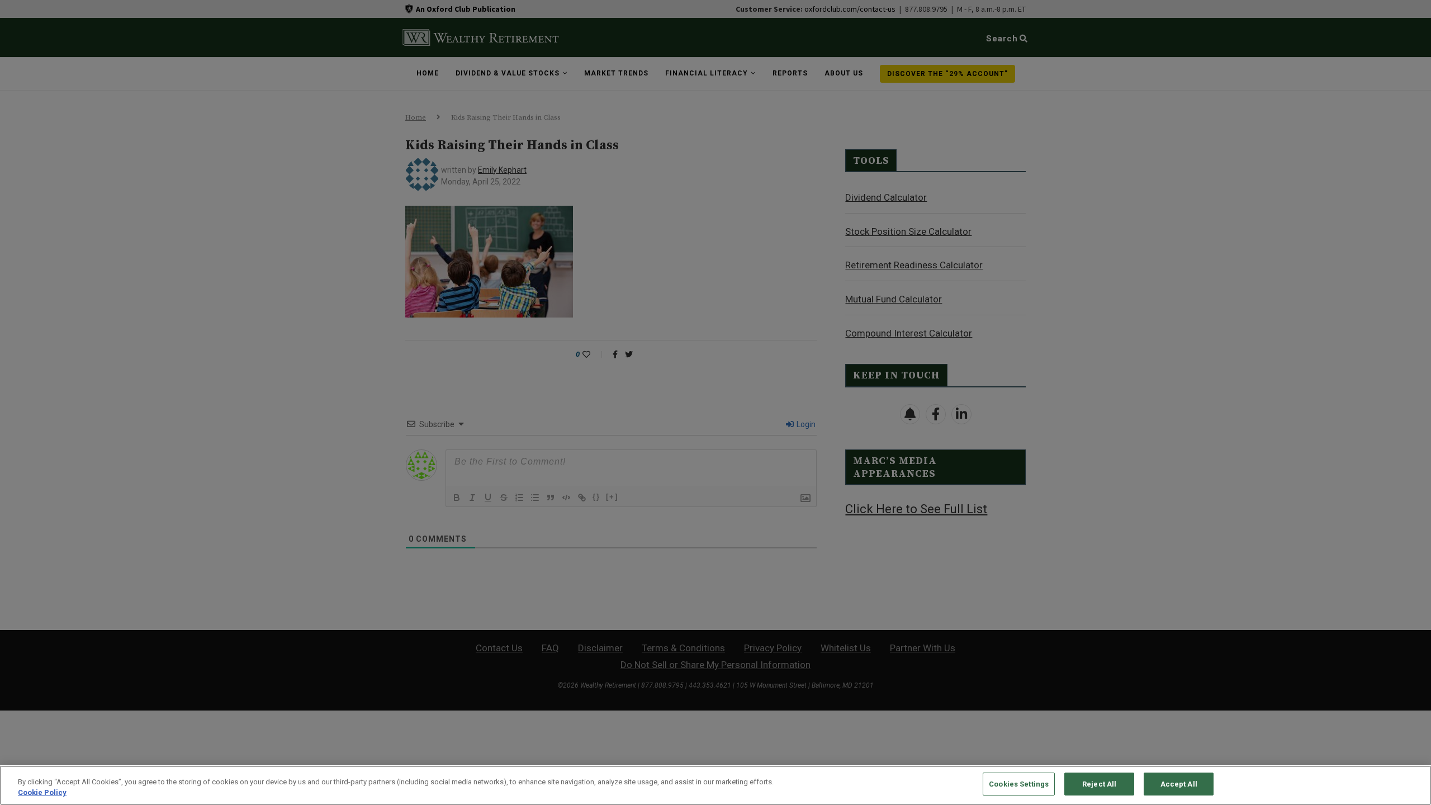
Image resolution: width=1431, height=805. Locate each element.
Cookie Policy (42, 793)
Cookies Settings (1019, 784)
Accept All (1178, 784)
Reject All (1099, 784)
